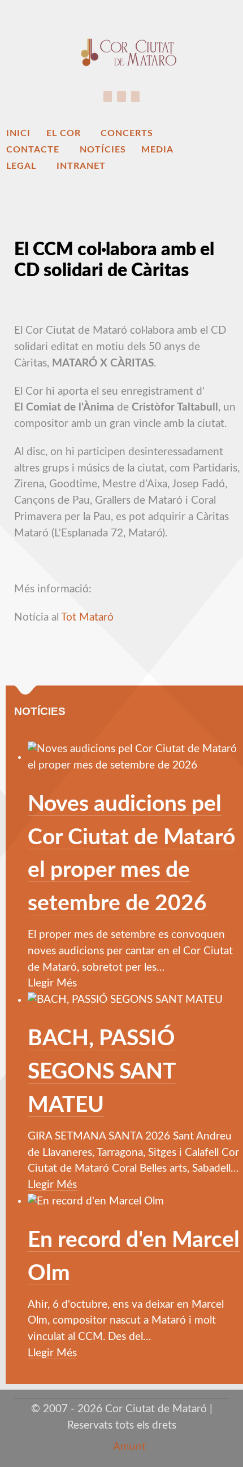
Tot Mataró (87, 617)
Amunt (128, 1447)
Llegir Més (52, 983)
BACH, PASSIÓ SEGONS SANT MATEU (102, 1071)
